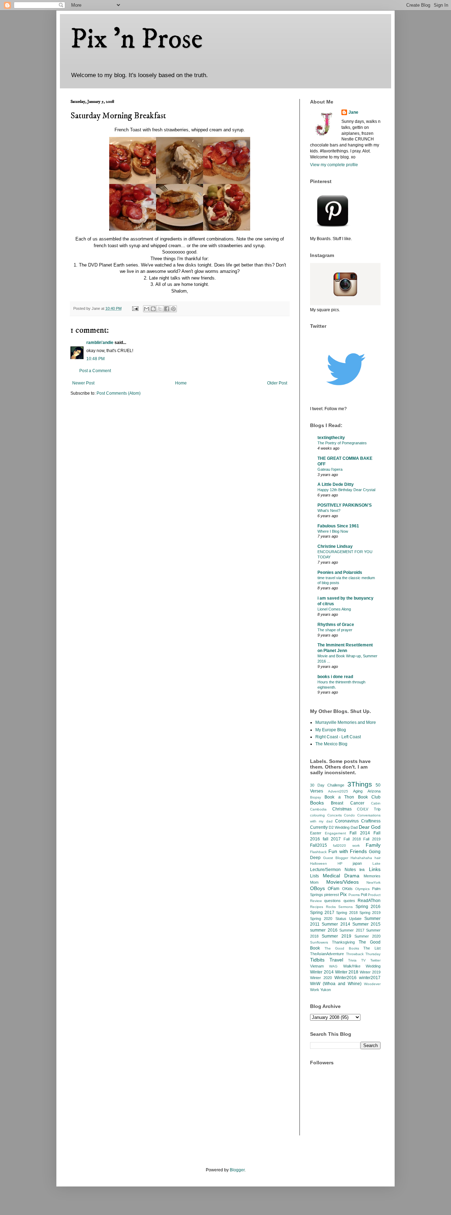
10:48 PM (95, 358)
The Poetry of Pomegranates (342, 443)
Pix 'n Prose (136, 39)
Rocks (331, 907)
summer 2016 (324, 930)
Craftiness (371, 821)
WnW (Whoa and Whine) (336, 983)
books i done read (335, 676)
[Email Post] (135, 308)
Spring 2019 (370, 912)
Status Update (348, 918)
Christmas (342, 809)
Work (314, 990)
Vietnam (317, 966)
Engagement (335, 833)
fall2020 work (346, 845)
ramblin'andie (99, 342)
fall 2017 (332, 839)
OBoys (317, 888)
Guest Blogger (335, 858)
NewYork (373, 882)
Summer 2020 (367, 936)
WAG (333, 966)
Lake (376, 863)
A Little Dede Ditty (335, 484)
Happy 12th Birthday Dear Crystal (346, 490)
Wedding (373, 966)
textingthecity (331, 437)
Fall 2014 (360, 833)
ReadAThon (369, 900)
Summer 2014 (336, 924)
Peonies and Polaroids (339, 572)
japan (357, 863)
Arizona (374, 791)
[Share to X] (159, 308)
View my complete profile (334, 164)
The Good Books (342, 948)
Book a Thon (339, 797)
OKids (347, 889)
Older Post (277, 383)
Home (181, 383)
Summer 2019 (336, 936)
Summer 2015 (366, 924)
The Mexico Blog (331, 743)
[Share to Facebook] (166, 308)
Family (373, 845)
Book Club (369, 797)
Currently (319, 827)
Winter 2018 (347, 972)
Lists (314, 875)
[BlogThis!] (153, 308)
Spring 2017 (322, 912)
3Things (359, 784)
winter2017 (370, 977)
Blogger (237, 1169)
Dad (354, 827)
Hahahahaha (361, 858)
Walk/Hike (351, 966)
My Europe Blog (330, 729)
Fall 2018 (352, 839)
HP (340, 863)
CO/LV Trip (369, 809)
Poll (364, 895)
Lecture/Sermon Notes (333, 869)
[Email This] (146, 308)
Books (317, 803)
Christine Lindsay (335, 546)
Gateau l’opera (329, 469)
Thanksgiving (343, 942)
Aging (358, 791)
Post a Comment (95, 370)
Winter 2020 (321, 978)
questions (332, 900)
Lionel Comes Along (334, 609)
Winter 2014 (322, 972)
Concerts (334, 815)
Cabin (376, 803)
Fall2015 (318, 845)
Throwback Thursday (363, 954)
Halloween (318, 863)
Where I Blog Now (332, 531)
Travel (336, 960)
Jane (353, 112)
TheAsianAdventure (327, 954)
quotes (349, 900)
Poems (354, 895)
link (362, 870)
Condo (349, 815)
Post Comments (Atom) (119, 393)
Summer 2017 (351, 930)
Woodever (372, 984)
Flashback (318, 852)
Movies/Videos (342, 882)
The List (372, 948)
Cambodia (318, 809)
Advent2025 (338, 791)
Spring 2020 (321, 918)
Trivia (352, 960)
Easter (315, 833)
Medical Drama (341, 875)
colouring (317, 815)
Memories (372, 876)
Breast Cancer (347, 803)
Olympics (362, 889)
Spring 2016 (368, 906)
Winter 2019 (370, 972)
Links (375, 869)
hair (378, 858)
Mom (314, 882)
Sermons (345, 907)
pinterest (331, 895)
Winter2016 (345, 977)
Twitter (375, 960)
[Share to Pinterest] (173, 308)
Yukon (325, 990)
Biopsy (315, 797)
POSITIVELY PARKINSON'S (344, 505)
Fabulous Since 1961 (338, 526)
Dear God (370, 827)
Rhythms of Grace (335, 624)
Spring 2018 (346, 912)
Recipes (316, 907)
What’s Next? (328, 510)
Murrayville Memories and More (345, 722)
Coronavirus (347, 821)
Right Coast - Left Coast (338, 736)
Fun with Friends (347, 851)
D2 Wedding (339, 827)
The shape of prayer (334, 630)
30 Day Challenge (327, 785)
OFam (333, 888)
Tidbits (317, 960)
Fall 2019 (372, 839)
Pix (343, 894)
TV (363, 960)
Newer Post (83, 383)
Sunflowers (319, 942)
